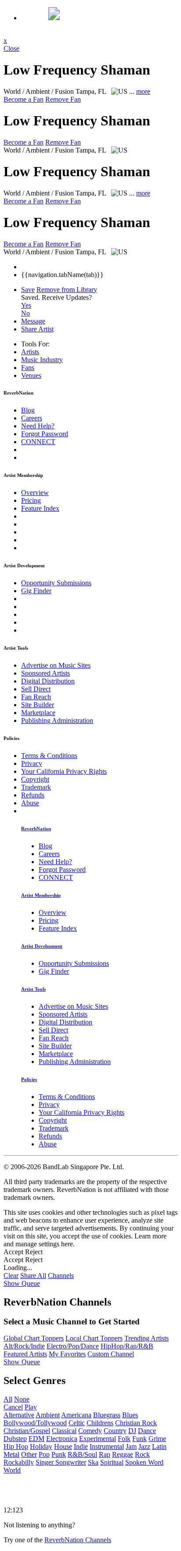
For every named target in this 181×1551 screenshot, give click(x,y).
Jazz (144, 1446)
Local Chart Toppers (94, 1338)
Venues (31, 375)
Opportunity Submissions (56, 583)
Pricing (31, 500)
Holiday (41, 1446)
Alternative (19, 1415)
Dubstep (15, 1438)
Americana (76, 1415)
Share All (33, 1275)
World (12, 1470)
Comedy (90, 1430)
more (143, 91)
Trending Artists (146, 1338)
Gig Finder (36, 590)
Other (29, 1454)
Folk (124, 1438)
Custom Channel (110, 1354)
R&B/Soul (82, 1454)
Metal (11, 1454)
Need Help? (37, 426)
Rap (104, 1454)
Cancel (13, 1407)
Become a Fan (23, 99)
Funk (139, 1438)
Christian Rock (136, 1422)
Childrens (100, 1422)
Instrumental (107, 1446)
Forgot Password (44, 434)
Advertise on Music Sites (55, 665)
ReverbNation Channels (77, 1540)
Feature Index (40, 508)
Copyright (35, 779)
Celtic (77, 1422)
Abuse (30, 803)
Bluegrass (106, 1415)
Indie (81, 1446)
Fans (27, 367)
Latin (159, 1446)
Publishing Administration (57, 720)
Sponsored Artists (45, 673)
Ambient (48, 1415)
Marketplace (38, 712)
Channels (61, 1275)
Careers (31, 418)
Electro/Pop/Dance (73, 1346)
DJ (132, 1430)
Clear (11, 1275)
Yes (26, 305)
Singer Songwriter (61, 1462)
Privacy (31, 763)
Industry (42, 359)
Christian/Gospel (27, 1430)
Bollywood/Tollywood (35, 1422)
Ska (93, 1462)
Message (33, 321)
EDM (36, 1438)
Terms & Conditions (49, 755)
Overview (35, 492)
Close (11, 48)
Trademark (36, 787)
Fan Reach (36, 697)
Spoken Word (144, 1462)
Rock (142, 1454)
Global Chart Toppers (34, 1338)
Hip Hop (16, 1446)
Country (115, 1430)
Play (31, 1407)
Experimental (97, 1438)
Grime (157, 1438)
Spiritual (111, 1462)
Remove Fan (63, 99)
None (21, 1399)
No (25, 313)
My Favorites (67, 1354)
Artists (30, 352)
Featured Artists (25, 1354)
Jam (131, 1446)
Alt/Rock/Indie (24, 1346)
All (8, 1399)
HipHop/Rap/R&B (127, 1346)
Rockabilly (19, 1462)
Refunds (32, 795)
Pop (44, 1454)
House (63, 1446)
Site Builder (37, 704)
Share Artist (37, 329)
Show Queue (22, 1283)
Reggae (122, 1454)
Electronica (61, 1438)
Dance (147, 1430)
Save (28, 289)
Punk (58, 1454)
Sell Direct (36, 689)
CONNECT (38, 441)
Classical (64, 1430)
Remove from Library (66, 289)
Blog (28, 410)
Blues (130, 1415)
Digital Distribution (48, 681)
